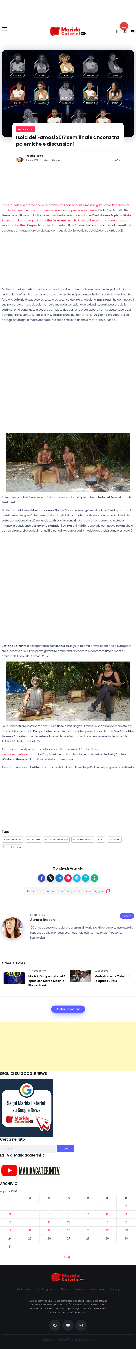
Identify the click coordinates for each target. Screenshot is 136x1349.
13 (68, 1222)
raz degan (114, 839)
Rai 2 (101, 839)
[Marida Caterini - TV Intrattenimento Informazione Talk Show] (68, 31)
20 (68, 1230)
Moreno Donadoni (83, 839)
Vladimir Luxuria (12, 847)
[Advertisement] (68, 1046)
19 (49, 1230)
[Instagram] (123, 31)
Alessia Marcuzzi (12, 839)
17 (10, 1230)
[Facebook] (115, 31)
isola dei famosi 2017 (56, 839)
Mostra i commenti (68, 1009)
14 (88, 1222)
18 (30, 1230)
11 (30, 1222)
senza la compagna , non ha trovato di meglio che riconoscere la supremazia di (66, 220)
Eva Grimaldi (33, 839)
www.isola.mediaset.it (16, 754)
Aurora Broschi (34, 156)
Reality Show (25, 129)
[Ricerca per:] (28, 1148)
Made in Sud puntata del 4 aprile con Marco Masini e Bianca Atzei (46, 980)
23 (126, 1230)
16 (126, 1222)
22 (107, 1230)
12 (49, 1222)
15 (107, 1222)
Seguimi (127, 915)
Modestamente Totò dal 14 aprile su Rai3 (112, 978)
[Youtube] (131, 31)
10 (10, 1222)
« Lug (66, 1257)
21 (88, 1230)
